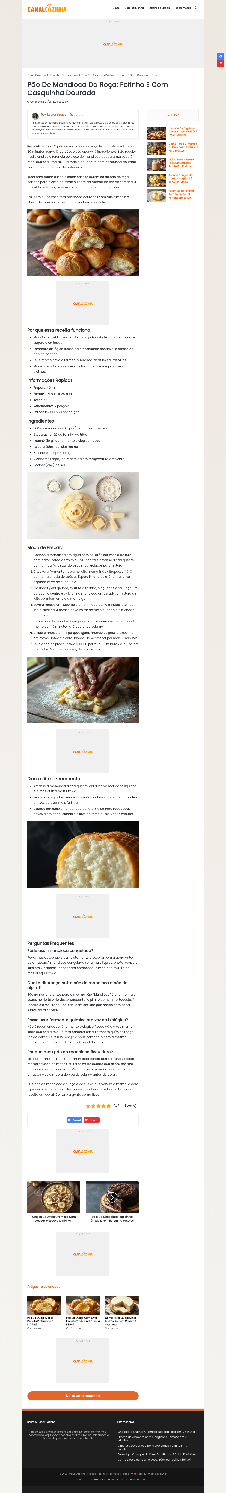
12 (57, 151)
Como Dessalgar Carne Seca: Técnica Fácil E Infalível (154, 1460)
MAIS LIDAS (172, 115)
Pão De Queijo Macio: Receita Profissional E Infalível (40, 1321)
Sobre (145, 1479)
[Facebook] (220, 56)
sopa (55, 453)
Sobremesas (183, 8)
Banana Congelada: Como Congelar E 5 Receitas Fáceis (181, 178)
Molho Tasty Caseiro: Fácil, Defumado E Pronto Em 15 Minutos (182, 163)
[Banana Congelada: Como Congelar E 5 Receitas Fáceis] (156, 180)
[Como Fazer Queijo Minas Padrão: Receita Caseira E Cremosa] (122, 1305)
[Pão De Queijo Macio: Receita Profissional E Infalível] (44, 1305)
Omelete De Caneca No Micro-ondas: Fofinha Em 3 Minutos (153, 1447)
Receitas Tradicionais (64, 75)
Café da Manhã (134, 8)
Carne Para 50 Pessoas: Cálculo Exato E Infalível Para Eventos (183, 147)
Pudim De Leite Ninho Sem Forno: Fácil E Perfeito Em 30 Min (182, 194)
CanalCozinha (36, 75)
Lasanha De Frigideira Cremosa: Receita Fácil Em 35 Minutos (183, 131)
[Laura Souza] (35, 116)
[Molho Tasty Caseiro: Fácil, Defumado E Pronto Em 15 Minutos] (156, 164)
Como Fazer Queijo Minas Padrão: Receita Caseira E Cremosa (120, 1321)
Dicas (116, 8)
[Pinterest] (220, 63)
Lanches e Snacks (160, 8)
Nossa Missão (130, 1479)
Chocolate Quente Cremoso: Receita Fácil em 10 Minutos (157, 1432)
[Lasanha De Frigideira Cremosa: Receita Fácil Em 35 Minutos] (156, 133)
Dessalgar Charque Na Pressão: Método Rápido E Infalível (157, 1454)
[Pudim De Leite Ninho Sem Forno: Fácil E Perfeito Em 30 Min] (156, 195)
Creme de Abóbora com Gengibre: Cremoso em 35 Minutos (153, 1439)
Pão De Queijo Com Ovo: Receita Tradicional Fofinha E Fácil (83, 1321)
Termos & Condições (105, 1479)
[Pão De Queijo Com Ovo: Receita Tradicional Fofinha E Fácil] (83, 1305)
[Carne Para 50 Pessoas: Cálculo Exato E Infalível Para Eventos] (156, 148)
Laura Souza (56, 114)
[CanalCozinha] (47, 8)
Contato (82, 1479)
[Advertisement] (113, 43)
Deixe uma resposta (83, 1395)
